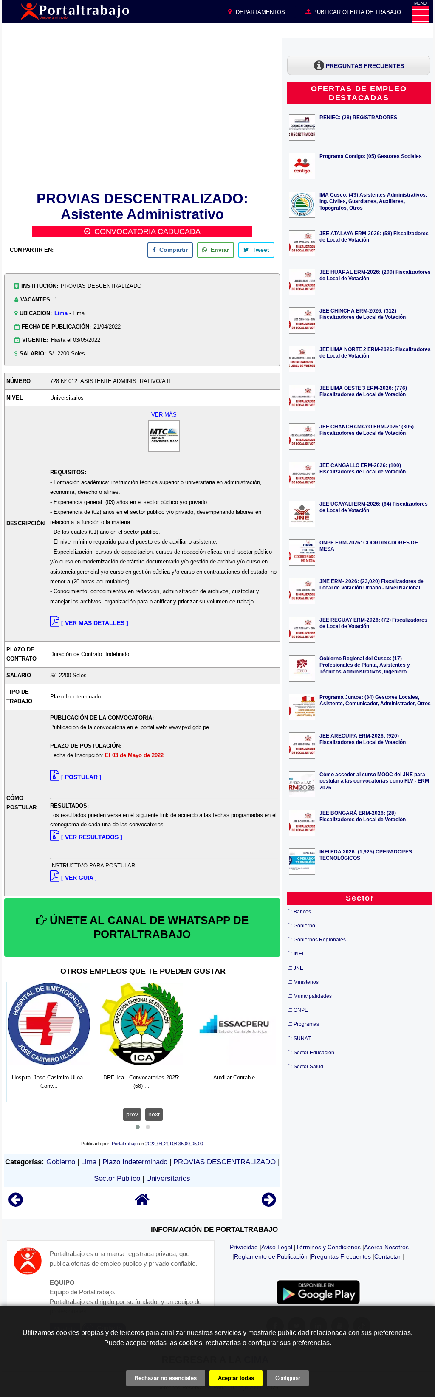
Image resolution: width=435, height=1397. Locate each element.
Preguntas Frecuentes (341, 1256)
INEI (298, 954)
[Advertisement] (142, 113)
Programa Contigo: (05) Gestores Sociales (370, 156)
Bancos (302, 912)
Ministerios (306, 982)
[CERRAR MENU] (420, 14)
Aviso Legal (276, 1247)
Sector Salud (308, 1067)
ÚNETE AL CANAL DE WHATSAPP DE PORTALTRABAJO (148, 927)
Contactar (387, 1256)
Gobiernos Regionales (320, 940)
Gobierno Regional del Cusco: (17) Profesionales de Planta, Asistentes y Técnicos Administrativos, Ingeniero (364, 665)
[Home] (142, 1203)
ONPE (301, 1010)
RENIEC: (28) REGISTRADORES (358, 117)
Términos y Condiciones (328, 1247)
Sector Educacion (314, 1053)
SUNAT (302, 1039)
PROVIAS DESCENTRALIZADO (224, 1162)
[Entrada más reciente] (15, 1203)
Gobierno (60, 1162)
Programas (306, 1024)
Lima (61, 313)
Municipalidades (313, 996)
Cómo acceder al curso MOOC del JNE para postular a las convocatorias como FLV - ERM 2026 (374, 781)
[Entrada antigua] (269, 1203)
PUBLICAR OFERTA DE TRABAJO (356, 12)
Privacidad (244, 1247)
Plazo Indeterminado (134, 1162)
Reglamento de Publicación (271, 1256)
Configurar (287, 1378)
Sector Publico (117, 1178)
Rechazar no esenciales (166, 1378)
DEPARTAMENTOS (259, 12)
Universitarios (168, 1178)
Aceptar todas (236, 1378)
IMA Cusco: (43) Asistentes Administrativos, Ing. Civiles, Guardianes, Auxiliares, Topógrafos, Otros (373, 201)
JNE (298, 968)
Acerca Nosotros (386, 1247)
